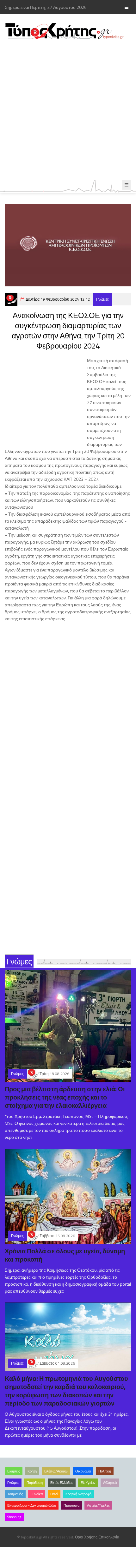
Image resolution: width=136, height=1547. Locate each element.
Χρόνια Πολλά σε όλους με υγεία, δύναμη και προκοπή (65, 1255)
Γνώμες (102, 299)
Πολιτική (104, 1471)
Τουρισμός (15, 1494)
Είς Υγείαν (88, 1482)
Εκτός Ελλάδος (61, 1482)
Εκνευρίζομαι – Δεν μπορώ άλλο (31, 1505)
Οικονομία (83, 1471)
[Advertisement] (68, 110)
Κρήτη (32, 1471)
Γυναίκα (37, 1494)
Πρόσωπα (71, 1505)
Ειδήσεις (13, 1471)
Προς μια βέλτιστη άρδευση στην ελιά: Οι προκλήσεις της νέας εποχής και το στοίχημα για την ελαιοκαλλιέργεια (65, 1097)
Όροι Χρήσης (86, 1537)
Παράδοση (35, 1482)
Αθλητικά (110, 1482)
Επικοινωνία (108, 1537)
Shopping (14, 1516)
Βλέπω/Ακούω (56, 1471)
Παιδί (54, 1494)
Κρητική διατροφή (78, 1494)
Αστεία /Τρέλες (98, 1505)
